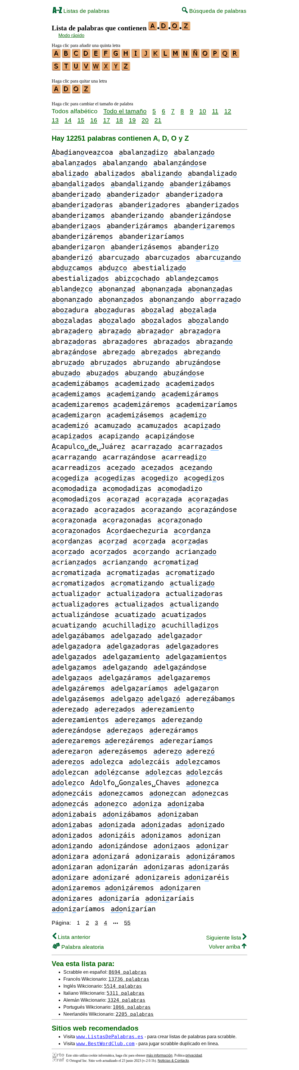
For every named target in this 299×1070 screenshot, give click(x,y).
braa (114, 331)
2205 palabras (135, 1014)
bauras (114, 310)
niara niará (90, 856)
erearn (72, 751)
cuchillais (190, 625)
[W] (96, 69)
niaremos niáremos (103, 888)
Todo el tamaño (125, 111)
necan (167, 793)
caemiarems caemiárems (111, 404)
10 (202, 111)
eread (70, 709)
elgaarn (196, 688)
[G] (116, 56)
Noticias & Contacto (173, 1061)
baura (70, 310)
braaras (74, 341)
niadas (161, 825)
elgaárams (125, 678)
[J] (146, 56)
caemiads (190, 383)
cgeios (204, 478)
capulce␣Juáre (88, 446)
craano (161, 510)
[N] (186, 56)
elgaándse (179, 667)
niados (72, 835)
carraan (74, 457)
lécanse (116, 772)
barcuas (167, 257)
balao (116, 320)
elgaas (72, 678)
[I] (136, 56)
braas (171, 341)
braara (200, 331)
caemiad (137, 383)
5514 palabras (123, 986)
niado (206, 825)
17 (106, 120)
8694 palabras (128, 972)
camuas (157, 425)
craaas (208, 499)
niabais (74, 814)
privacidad (193, 1055)
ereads (114, 709)
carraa (151, 446)
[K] (156, 56)
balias (114, 173)
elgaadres (192, 646)
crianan (124, 562)
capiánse (169, 436)
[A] (57, 56)
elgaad (131, 636)
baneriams (78, 215)
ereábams (210, 699)
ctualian (194, 604)
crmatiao (190, 573)
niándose (122, 846)
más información (159, 1055)
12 (227, 111)
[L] (166, 56)
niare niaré (90, 877)
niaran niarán (95, 867)
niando (72, 846)
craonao (179, 520)
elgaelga (145, 699)
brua (68, 362)
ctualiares (80, 604)
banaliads (78, 184)
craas (189, 541)
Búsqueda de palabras (217, 11)
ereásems (122, 751)
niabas (72, 825)
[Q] (225, 56)
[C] (76, 56)
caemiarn (76, 415)
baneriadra (194, 194)
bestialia (159, 268)
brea (118, 352)
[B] (67, 56)
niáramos (210, 856)
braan (214, 341)
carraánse (129, 457)
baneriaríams (151, 236)
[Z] (126, 69)
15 (80, 120)
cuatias (183, 615)
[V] (86, 69)
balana (194, 152)
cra (112, 541)
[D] (86, 56)
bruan (151, 362)
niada (116, 825)
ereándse (76, 730)
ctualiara (133, 594)
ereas (125, 730)
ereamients (80, 720)
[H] (126, 56)
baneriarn (78, 247)
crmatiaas (133, 573)
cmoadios (76, 499)
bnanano (171, 299)
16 (93, 120)
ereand (181, 720)
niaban (177, 814)
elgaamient (131, 657)
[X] (106, 69)
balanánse (179, 163)
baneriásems (141, 247)
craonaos (76, 531)
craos (108, 552)
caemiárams (190, 394)
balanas (74, 163)
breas (159, 352)
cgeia (70, 478)
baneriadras (82, 205)
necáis (72, 793)
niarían (133, 909)
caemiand (131, 394)
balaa (198, 310)
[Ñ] (196, 56)
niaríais (169, 898)
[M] (176, 56)
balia (70, 173)
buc (112, 268)
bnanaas (210, 289)
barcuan (218, 257)
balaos (161, 320)
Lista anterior (73, 937)
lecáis (149, 762)
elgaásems (78, 699)
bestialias (80, 278)
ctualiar (76, 594)
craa (123, 499)
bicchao (137, 278)
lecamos (197, 762)
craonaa (74, 520)
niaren (180, 888)
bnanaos (120, 299)
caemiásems (135, 415)
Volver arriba (225, 947)
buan (141, 373)
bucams (72, 268)
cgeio (159, 478)
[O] (206, 56)
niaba (185, 804)
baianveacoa (82, 152)
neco (110, 804)
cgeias (114, 478)
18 (119, 120)
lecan (70, 772)
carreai (183, 457)
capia (202, 425)
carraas (200, 446)
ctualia (192, 583)
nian (204, 835)
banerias (76, 226)
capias (72, 436)
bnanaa (161, 289)
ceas (157, 467)
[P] (215, 56)
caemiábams (80, 383)
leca (106, 762)
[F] (106, 56)
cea (121, 467)
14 (68, 120)
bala (157, 310)
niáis (116, 835)
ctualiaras (194, 594)
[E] (96, 56)
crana (192, 531)
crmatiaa (76, 573)
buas (102, 373)
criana (195, 552)
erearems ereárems (103, 741)
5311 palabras (126, 993)
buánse (183, 373)
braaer (72, 331)
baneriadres (149, 205)
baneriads (212, 205)
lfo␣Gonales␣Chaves (135, 783)
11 (215, 111)
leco (68, 783)
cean (196, 467)
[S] (57, 69)
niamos (161, 835)
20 (145, 120)
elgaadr (179, 636)
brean (202, 352)
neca (202, 783)
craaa (163, 499)
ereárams (173, 730)
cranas (72, 541)
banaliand (137, 184)
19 (132, 120)
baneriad (76, 194)
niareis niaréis (182, 877)
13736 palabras (128, 979)
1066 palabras (132, 1007)
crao (68, 552)
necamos (120, 793)
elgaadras (133, 646)
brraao (220, 299)
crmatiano (137, 583)
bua (66, 373)
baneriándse (200, 215)
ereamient (167, 709)
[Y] (116, 69)
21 (157, 120)
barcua (118, 257)
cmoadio (179, 489)
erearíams (186, 741)
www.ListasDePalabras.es (109, 1036)
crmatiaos (78, 583)
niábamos (127, 814)
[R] (235, 56)
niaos (171, 846)
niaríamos (78, 909)
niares (72, 898)
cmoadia (74, 489)
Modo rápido (71, 35)
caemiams (76, 394)
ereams (135, 720)
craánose (212, 510)
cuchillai (129, 625)
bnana (116, 289)
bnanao (72, 299)
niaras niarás (186, 867)
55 (127, 923)
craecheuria (137, 531)
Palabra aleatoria (82, 947)
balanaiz (143, 152)
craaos (114, 510)
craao (70, 510)
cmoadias (127, 489)
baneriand (137, 215)
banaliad (212, 173)
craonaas (127, 520)
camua (112, 425)
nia (147, 804)
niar (212, 846)
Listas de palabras (85, 11)
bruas (108, 362)
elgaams (74, 667)
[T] (67, 69)
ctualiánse (80, 615)
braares (124, 341)
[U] (76, 69)
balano (208, 320)
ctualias (139, 604)
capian (118, 436)
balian (161, 173)
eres (68, 762)
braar (155, 331)
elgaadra (76, 646)
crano (151, 552)
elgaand (124, 667)
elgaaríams (139, 688)
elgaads (74, 657)
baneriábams (200, 184)
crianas (74, 562)
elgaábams (78, 636)
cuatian (74, 625)
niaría (118, 898)
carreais (76, 467)
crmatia (175, 562)
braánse (74, 352)
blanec (72, 289)
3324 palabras (126, 1000)
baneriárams (137, 226)
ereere (184, 751)
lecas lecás (184, 772)
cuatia (135, 615)
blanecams (192, 278)
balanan (124, 163)
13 (55, 120)
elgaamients (196, 657)
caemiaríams (206, 404)
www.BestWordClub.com (105, 1043)
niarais (157, 856)
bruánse (197, 362)
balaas (72, 320)
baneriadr (133, 194)
